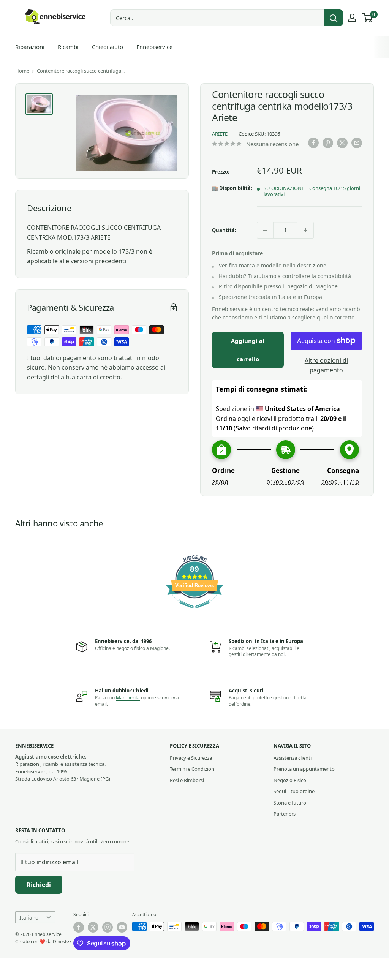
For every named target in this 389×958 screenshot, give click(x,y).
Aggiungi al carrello (247, 350)
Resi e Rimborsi (187, 780)
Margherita (128, 697)
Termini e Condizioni (192, 768)
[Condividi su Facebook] (313, 143)
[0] (367, 17)
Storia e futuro (290, 802)
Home (22, 70)
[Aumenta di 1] (305, 230)
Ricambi (68, 47)
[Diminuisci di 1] (265, 230)
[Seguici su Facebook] (78, 927)
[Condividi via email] (356, 143)
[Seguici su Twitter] (93, 927)
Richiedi (39, 885)
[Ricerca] (333, 17)
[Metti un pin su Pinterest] (328, 143)
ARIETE (220, 133)
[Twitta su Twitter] (342, 143)
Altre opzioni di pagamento (326, 365)
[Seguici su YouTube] (122, 927)
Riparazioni (29, 47)
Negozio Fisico (290, 780)
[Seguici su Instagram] (107, 927)
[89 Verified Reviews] (194, 611)
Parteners (285, 813)
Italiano (28, 917)
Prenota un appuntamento (304, 768)
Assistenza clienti (293, 757)
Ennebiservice (154, 47)
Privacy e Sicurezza (191, 757)
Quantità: (224, 230)
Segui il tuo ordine (294, 791)
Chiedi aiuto (107, 47)
